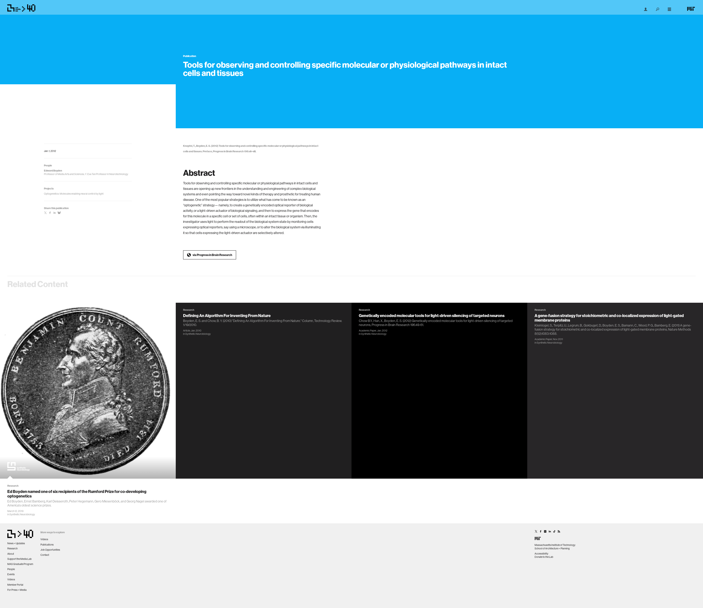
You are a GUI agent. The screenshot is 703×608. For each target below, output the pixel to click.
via (212, 255)
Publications (47, 544)
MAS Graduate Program (20, 564)
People (11, 569)
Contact (44, 555)
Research (12, 548)
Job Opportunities (50, 549)
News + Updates (16, 543)
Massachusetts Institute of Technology (555, 545)
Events (11, 574)
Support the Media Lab (19, 559)
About (10, 553)
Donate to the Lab (544, 557)
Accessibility (541, 553)
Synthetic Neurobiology (22, 514)
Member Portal (15, 584)
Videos (11, 579)
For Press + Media (17, 590)
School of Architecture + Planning (552, 548)
